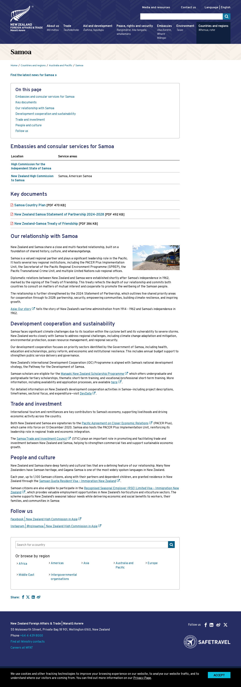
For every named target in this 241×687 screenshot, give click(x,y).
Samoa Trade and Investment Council (42, 439)
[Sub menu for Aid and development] (82, 42)
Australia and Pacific (124, 565)
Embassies (164, 32)
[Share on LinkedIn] (33, 597)
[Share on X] (28, 597)
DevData (86, 394)
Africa (23, 564)
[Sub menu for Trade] (62, 42)
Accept (219, 675)
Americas (57, 563)
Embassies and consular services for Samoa (44, 97)
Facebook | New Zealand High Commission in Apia (44, 519)
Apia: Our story (21, 309)
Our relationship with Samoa (34, 108)
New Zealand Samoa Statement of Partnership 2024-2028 (69, 214)
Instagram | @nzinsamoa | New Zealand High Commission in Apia (54, 526)
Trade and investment (30, 120)
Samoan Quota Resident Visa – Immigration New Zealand (77, 481)
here (114, 382)
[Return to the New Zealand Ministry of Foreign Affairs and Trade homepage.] (27, 18)
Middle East (26, 575)
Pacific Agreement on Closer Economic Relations (115, 423)
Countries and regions (213, 28)
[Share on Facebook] (22, 597)
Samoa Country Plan (40, 205)
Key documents (26, 102)
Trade (71, 28)
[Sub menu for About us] (46, 42)
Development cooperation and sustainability (45, 114)
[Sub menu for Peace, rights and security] (115, 42)
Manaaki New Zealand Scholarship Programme (92, 374)
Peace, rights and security (135, 30)
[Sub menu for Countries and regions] (197, 42)
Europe (153, 563)
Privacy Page (142, 678)
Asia (86, 563)
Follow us (21, 131)
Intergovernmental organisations (64, 577)
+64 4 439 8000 (31, 636)
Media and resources (156, 7)
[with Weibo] (38, 597)
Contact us (188, 7)
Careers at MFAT (22, 648)
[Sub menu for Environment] (175, 42)
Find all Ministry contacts (28, 642)
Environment (185, 28)
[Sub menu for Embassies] (156, 42)
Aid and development (97, 28)
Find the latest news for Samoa (32, 75)
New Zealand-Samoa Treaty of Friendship (56, 224)
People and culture (28, 125)
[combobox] (95, 544)
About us (53, 28)
